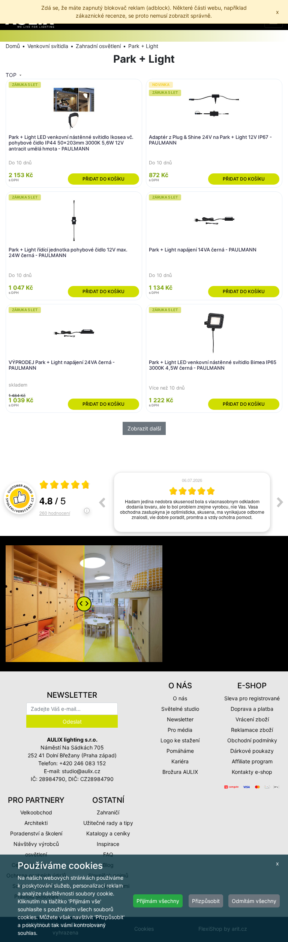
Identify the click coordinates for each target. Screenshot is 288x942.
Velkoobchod (36, 812)
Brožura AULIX (180, 772)
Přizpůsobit (206, 901)
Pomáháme (180, 751)
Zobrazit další (144, 428)
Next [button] (280, 502)
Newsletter (180, 719)
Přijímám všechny (157, 901)
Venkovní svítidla (47, 46)
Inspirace (108, 844)
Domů (13, 46)
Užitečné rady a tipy (108, 823)
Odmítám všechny (254, 901)
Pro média (180, 730)
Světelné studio (180, 709)
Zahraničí (108, 812)
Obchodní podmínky (252, 740)
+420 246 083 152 (82, 763)
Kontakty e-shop (252, 772)
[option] (190, 502)
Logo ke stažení (180, 740)
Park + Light (143, 46)
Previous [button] (101, 502)
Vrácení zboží (252, 719)
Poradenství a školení (36, 833)
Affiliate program (252, 761)
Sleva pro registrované (252, 698)
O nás (180, 698)
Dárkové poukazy (252, 751)
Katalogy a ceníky (108, 833)
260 (54, 513)
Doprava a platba (252, 709)
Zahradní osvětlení (98, 46)
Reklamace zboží (252, 730)
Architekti (36, 823)
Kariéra (180, 761)
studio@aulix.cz (81, 771)
